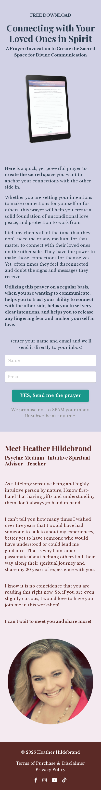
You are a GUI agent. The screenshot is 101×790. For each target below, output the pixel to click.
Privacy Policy (50, 769)
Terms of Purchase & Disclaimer (50, 763)
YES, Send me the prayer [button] (50, 395)
